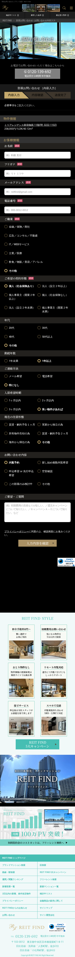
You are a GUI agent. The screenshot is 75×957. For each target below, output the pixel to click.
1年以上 (46, 361)
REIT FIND (7, 20)
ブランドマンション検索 (13, 865)
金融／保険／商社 (19, 226)
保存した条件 (37, 15)
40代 (11, 336)
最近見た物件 (62, 15)
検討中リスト (12, 15)
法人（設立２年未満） (22, 307)
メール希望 (15, 376)
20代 (11, 327)
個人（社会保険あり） (22, 286)
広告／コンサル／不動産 (23, 235)
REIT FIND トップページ (13, 858)
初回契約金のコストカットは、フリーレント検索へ (36, 842)
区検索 (43, 865)
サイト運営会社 (47, 915)
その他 (13, 270)
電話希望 (47, 376)
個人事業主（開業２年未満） (55, 309)
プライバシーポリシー (16, 531)
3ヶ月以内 (15, 409)
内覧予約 (14, 462)
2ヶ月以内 (48, 400)
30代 (44, 327)
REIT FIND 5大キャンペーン (53, 872)
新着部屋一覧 (8, 886)
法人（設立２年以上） (55, 286)
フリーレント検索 (48, 879)
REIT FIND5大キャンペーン (37, 744)
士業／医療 (15, 253)
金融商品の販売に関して (51, 901)
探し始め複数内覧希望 (55, 462)
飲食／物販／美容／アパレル (26, 261)
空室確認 (47, 471)
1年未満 (13, 361)
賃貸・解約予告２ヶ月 (55, 433)
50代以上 (47, 336)
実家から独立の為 (52, 424)
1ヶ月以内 (15, 400)
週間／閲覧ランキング (12, 879)
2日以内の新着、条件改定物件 (16, 893)
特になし (14, 385)
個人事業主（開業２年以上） (22, 297)
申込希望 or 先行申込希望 (21, 473)
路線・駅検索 (8, 872)
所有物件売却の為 (19, 433)
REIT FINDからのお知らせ (14, 908)
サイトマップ (46, 908)
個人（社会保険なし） (55, 295)
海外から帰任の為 (19, 442)
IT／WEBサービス (19, 244)
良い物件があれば (52, 409)
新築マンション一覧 (49, 886)
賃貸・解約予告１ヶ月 (22, 424)
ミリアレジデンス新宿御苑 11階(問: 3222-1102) (30, 125)
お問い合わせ (8, 915)
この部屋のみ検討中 (20, 484)
